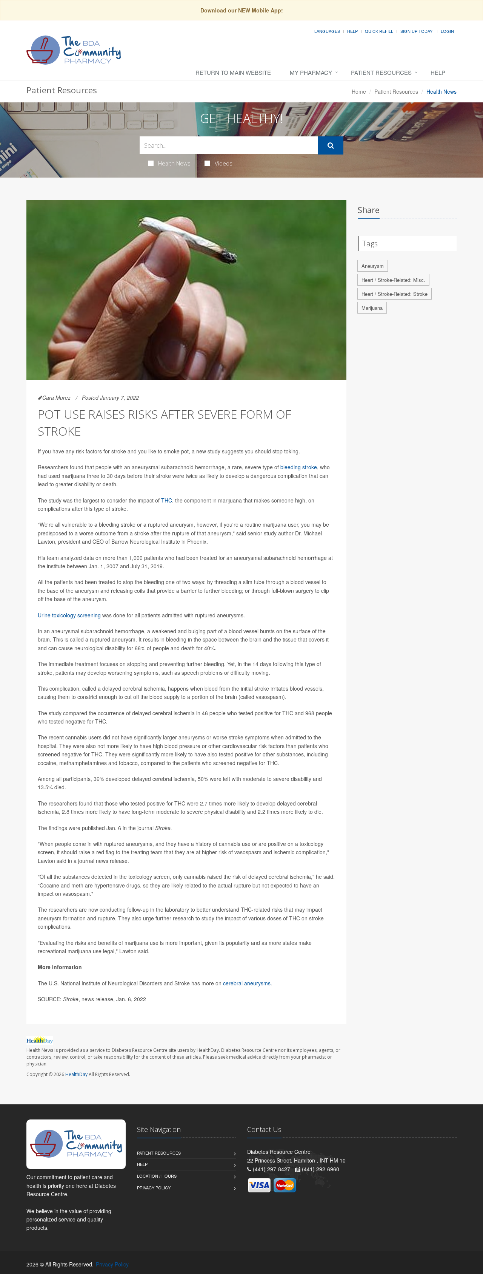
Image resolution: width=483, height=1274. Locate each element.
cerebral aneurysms (247, 983)
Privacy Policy (154, 1187)
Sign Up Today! (417, 31)
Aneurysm (372, 265)
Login (447, 31)
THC (166, 500)
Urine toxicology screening (69, 615)
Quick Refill (379, 31)
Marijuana (372, 307)
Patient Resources (381, 72)
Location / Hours (157, 1176)
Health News (174, 163)
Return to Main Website (233, 72)
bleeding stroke (298, 467)
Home (359, 91)
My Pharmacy (311, 72)
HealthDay (76, 1074)
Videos (223, 163)
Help (352, 31)
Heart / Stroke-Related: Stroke (394, 293)
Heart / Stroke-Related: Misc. (393, 279)
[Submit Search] (330, 145)
